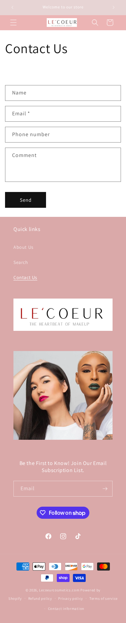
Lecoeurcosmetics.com (59, 590)
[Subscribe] (104, 489)
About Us (23, 247)
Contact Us (25, 277)
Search (20, 262)
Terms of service (103, 598)
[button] (13, 22)
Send (26, 200)
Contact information (66, 608)
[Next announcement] (113, 7)
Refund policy (40, 598)
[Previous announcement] (12, 7)
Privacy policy (70, 598)
